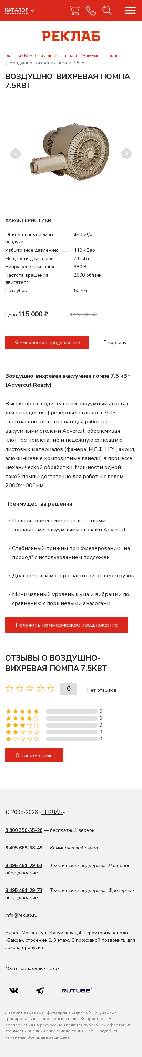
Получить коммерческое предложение (67, 625)
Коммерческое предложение (47, 342)
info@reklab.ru (21, 915)
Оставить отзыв (34, 755)
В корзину (115, 342)
